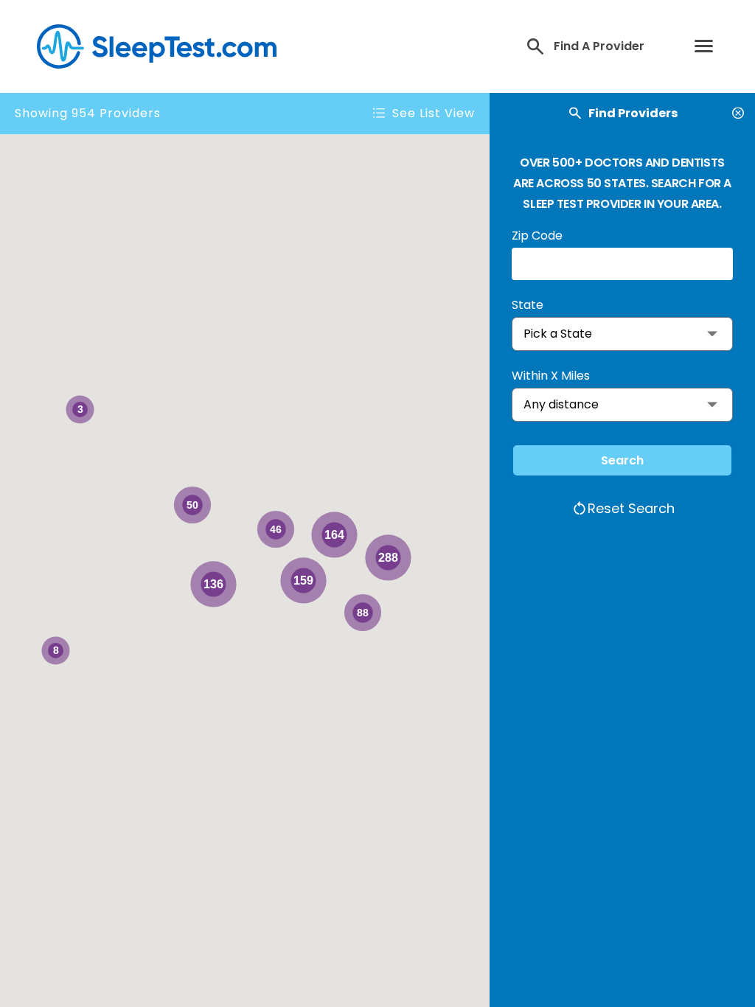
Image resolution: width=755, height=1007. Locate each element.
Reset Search (631, 508)
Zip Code (537, 235)
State (527, 304)
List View (433, 113)
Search (622, 460)
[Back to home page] (152, 46)
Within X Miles (551, 375)
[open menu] (707, 46)
